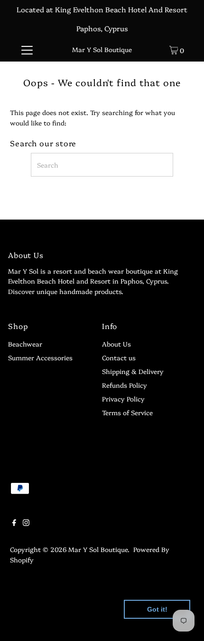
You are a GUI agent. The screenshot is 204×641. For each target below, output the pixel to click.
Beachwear (25, 343)
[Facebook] (14, 523)
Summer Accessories (40, 357)
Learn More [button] (34, 626)
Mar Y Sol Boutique (102, 49)
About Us (116, 343)
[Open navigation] (27, 50)
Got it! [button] (157, 609)
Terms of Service (127, 412)
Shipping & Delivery (133, 371)
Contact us (119, 357)
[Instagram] (26, 523)
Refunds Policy (124, 385)
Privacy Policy (123, 398)
